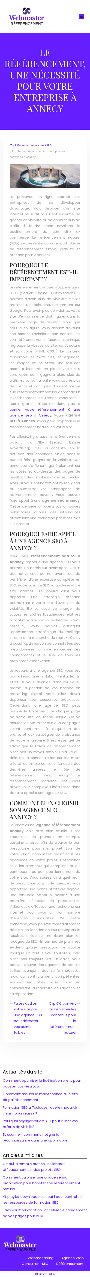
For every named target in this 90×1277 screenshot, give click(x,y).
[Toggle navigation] (81, 16)
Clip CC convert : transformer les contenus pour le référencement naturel (62, 1018)
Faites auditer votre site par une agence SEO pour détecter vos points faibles (28, 1018)
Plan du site (45, 1274)
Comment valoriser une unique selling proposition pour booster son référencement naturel (42, 1183)
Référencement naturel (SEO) (34, 145)
